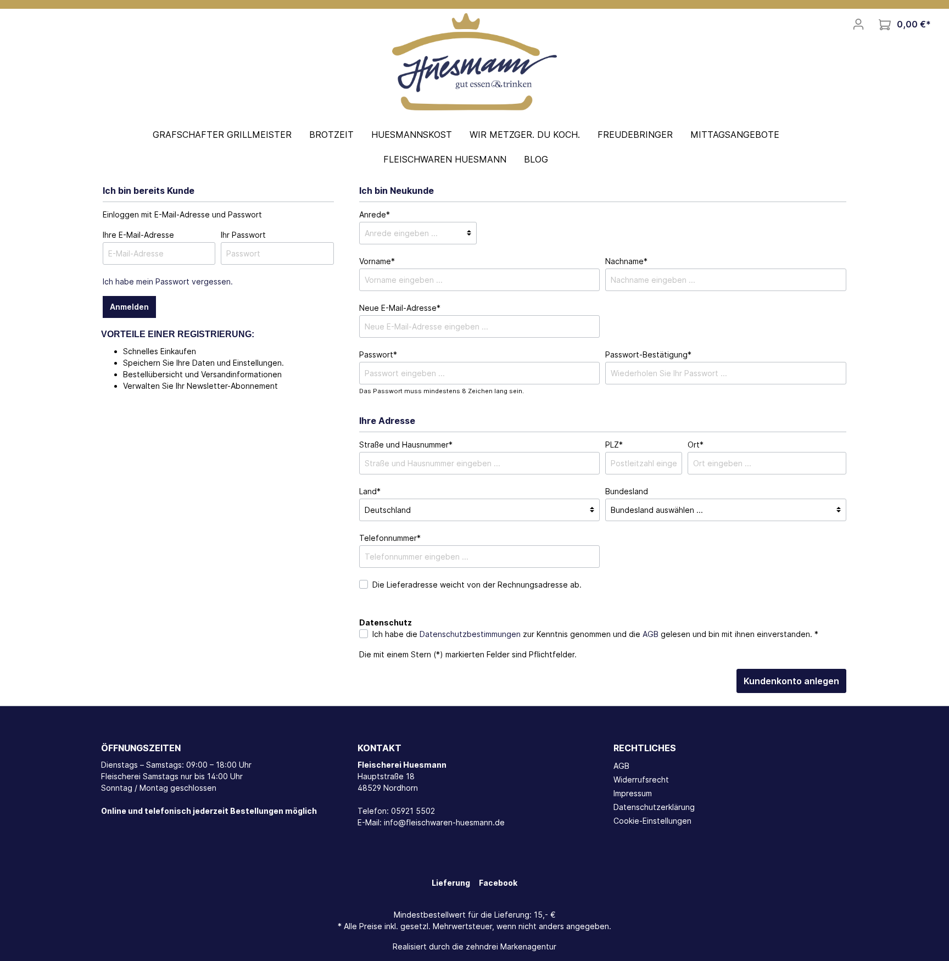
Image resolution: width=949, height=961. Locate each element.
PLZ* (614, 444)
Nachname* (626, 261)
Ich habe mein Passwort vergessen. (168, 281)
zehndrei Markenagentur (511, 946)
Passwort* (378, 354)
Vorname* (377, 261)
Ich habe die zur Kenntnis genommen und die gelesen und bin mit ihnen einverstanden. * (595, 634)
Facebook (498, 882)
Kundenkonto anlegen (791, 680)
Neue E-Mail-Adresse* (399, 307)
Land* (370, 491)
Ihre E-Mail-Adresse (138, 234)
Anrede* (374, 214)
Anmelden (129, 306)
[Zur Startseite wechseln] (474, 60)
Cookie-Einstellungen (652, 820)
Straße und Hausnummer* (406, 444)
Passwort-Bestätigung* (648, 354)
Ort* (696, 444)
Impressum (632, 793)
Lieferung (451, 882)
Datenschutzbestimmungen (470, 634)
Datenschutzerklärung (654, 807)
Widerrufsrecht (641, 779)
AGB (650, 634)
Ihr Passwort (243, 234)
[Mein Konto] (858, 24)
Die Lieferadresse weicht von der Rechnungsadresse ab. (477, 584)
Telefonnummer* (390, 538)
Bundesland (626, 491)
